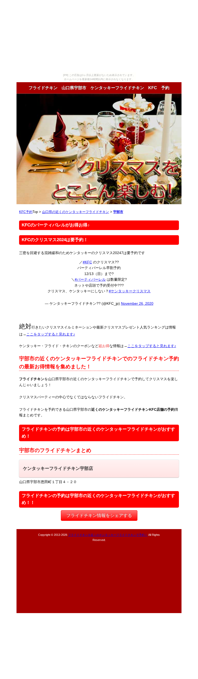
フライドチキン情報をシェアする (99, 515)
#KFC (87, 262)
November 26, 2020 (137, 303)
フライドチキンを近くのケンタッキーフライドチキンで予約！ (107, 534)
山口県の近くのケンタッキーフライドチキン (75, 212)
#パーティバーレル (90, 279)
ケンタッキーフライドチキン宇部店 (58, 468)
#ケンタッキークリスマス (130, 291)
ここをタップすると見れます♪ (50, 334)
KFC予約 (25, 212)
